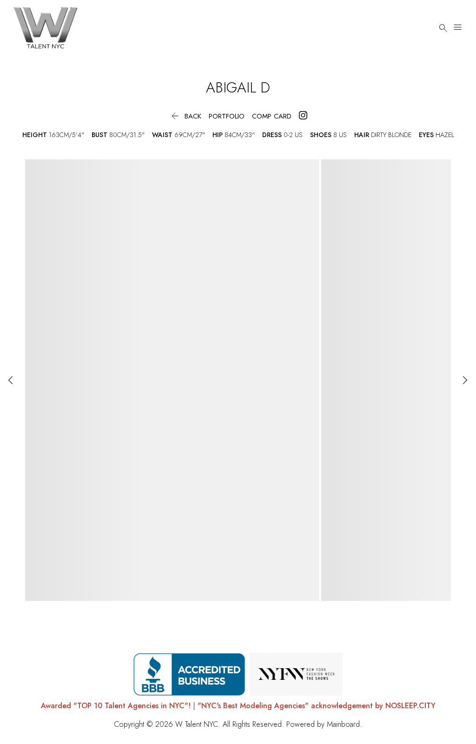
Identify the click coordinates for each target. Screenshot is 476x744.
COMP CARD (271, 116)
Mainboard (343, 724)
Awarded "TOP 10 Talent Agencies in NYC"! (116, 705)
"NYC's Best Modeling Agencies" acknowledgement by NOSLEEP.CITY (317, 705)
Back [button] (185, 116)
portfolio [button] (227, 116)
